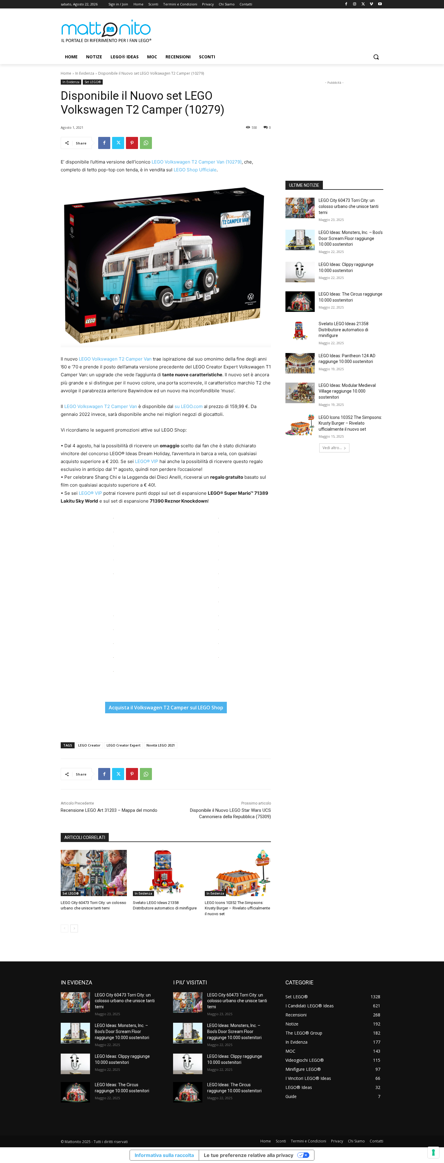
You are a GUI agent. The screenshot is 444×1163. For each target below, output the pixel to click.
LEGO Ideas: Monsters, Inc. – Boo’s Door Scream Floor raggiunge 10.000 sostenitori (351, 238)
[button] (376, 57)
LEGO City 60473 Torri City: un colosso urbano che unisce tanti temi (348, 206)
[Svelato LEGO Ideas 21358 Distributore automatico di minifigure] (166, 873)
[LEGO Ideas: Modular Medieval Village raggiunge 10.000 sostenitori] (300, 393)
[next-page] (74, 928)
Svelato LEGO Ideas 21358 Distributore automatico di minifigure (343, 329)
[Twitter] (363, 4)
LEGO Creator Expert (123, 745)
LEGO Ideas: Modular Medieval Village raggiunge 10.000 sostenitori (347, 391)
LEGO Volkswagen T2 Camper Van (115, 359)
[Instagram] (354, 4)
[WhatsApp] (146, 143)
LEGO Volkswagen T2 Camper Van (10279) (197, 162)
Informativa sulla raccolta (164, 1155)
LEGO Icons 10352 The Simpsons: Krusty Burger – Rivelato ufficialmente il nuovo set (237, 908)
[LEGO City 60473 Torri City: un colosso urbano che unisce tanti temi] (94, 873)
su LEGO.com (189, 406)
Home (66, 73)
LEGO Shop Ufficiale (195, 170)
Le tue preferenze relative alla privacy (248, 1155)
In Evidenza (84, 73)
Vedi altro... (332, 447)
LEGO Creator (89, 745)
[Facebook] (346, 4)
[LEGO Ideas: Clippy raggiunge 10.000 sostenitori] (300, 272)
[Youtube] (379, 4)
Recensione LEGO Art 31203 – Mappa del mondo (109, 810)
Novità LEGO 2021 (160, 745)
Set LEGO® (93, 82)
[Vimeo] (371, 4)
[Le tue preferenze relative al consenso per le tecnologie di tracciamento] (433, 1152)
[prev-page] (64, 928)
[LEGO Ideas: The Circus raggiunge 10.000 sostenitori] (300, 301)
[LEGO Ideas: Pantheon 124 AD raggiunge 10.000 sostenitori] (300, 363)
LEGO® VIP (146, 461)
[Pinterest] (132, 143)
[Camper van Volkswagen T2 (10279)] (166, 264)
